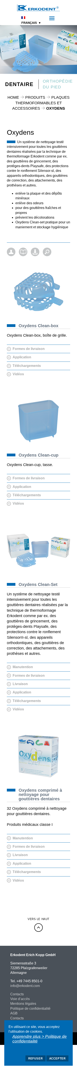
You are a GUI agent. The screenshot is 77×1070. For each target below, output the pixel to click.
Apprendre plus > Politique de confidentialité (39, 1038)
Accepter (57, 1058)
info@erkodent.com (25, 986)
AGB (14, 1013)
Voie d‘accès (20, 999)
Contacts (17, 994)
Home (13, 97)
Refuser (35, 1058)
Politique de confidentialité (30, 1008)
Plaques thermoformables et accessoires (41, 102)
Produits (35, 97)
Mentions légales (23, 1003)
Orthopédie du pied (58, 84)
